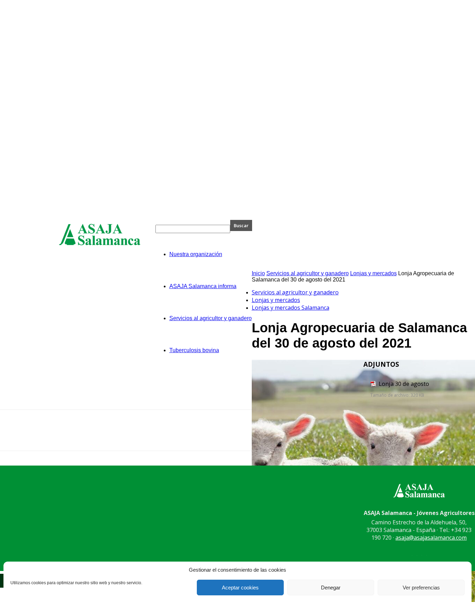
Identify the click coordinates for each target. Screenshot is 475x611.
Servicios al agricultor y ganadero (210, 318)
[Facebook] (375, 436)
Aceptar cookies (240, 587)
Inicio (258, 273)
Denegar (330, 587)
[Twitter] (400, 436)
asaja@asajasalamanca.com (431, 537)
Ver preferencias (421, 587)
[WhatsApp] (451, 436)
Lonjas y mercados (373, 273)
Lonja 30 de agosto (404, 384)
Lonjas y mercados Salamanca (290, 307)
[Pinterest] (425, 436)
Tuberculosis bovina (194, 350)
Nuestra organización (195, 254)
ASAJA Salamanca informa (202, 286)
